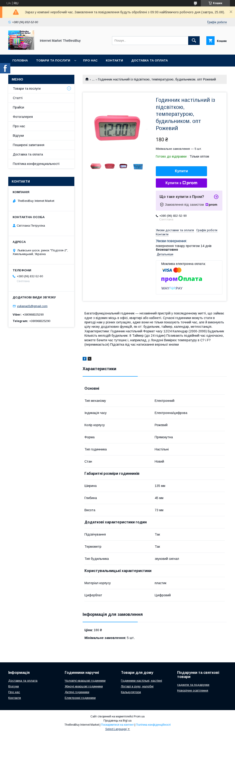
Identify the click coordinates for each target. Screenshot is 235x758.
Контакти (114, 60)
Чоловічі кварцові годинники (85, 680)
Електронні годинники (80, 698)
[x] (89, 359)
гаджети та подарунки (193, 684)
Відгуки (18, 135)
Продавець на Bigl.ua (117, 720)
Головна (20, 60)
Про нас (90, 60)
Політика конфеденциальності (36, 164)
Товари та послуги (53, 60)
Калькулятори (131, 692)
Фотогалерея (23, 117)
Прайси (18, 107)
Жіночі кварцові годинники (84, 686)
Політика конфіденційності (153, 724)
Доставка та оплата (149, 60)
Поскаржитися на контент (117, 724)
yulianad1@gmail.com (32, 306)
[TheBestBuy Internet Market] (21, 48)
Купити (181, 171)
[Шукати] (194, 40)
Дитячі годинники (77, 692)
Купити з (173, 183)
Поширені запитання (28, 145)
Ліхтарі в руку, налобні (137, 686)
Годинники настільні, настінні (141, 680)
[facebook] (85, 359)
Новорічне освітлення (192, 690)
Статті (17, 98)
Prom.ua (139, 716)
